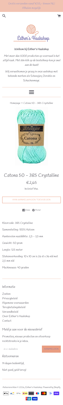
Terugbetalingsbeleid (13, 307)
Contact (6, 321)
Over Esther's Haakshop (16, 316)
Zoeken (6, 294)
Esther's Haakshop (33, 387)
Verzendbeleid (10, 312)
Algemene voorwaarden (15, 303)
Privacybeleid (9, 298)
